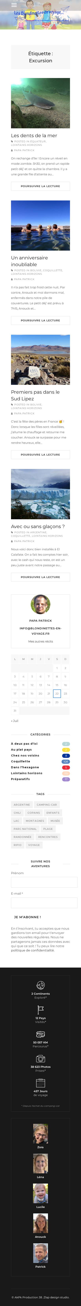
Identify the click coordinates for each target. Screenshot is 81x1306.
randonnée (23, 836)
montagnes (35, 820)
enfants (53, 812)
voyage (34, 845)
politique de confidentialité (32, 950)
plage (48, 828)
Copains (34, 812)
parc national (25, 828)
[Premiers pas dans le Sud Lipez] (40, 360)
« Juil (14, 721)
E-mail (17, 893)
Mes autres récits (40, 641)
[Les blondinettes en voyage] (40, 21)
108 (66, 761)
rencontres (48, 836)
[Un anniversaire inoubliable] (40, 225)
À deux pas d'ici (24, 743)
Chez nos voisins (25, 755)
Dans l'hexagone (25, 767)
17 (66, 779)
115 (66, 773)
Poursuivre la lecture (40, 186)
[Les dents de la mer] (40, 103)
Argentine (38, 532)
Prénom (17, 873)
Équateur (38, 141)
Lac (16, 820)
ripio (18, 845)
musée (55, 820)
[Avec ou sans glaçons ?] (40, 494)
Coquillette (52, 270)
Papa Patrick (24, 150)
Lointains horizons (26, 144)
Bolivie (35, 270)
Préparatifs (20, 779)
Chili (17, 812)
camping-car (47, 804)
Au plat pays (21, 749)
